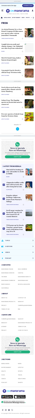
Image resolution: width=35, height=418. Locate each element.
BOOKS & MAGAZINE (24, 284)
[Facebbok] (2, 410)
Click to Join (17, 156)
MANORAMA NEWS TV (24, 277)
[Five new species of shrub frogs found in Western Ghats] (29, 116)
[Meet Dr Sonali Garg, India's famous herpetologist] (29, 60)
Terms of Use (5, 309)
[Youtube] (9, 410)
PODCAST (4, 382)
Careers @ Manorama (25, 305)
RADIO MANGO (5, 284)
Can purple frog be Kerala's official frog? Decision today (11, 71)
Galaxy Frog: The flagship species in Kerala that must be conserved (11, 102)
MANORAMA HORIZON (7, 273)
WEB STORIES (22, 379)
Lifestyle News (5, 63)
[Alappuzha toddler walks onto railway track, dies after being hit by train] (29, 184)
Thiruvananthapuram (7, 38)
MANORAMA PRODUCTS (8, 301)
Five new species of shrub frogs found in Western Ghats (12, 115)
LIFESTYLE (20, 367)
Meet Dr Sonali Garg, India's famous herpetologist (11, 59)
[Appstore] (20, 396)
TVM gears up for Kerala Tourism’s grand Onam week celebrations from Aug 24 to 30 (15, 228)
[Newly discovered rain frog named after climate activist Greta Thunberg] (29, 90)
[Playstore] (7, 396)
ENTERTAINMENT (16, 17)
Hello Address (22, 269)
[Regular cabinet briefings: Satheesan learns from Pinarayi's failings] (29, 197)
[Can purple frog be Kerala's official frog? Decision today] (29, 73)
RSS (19, 309)
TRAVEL (20, 375)
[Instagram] (5, 410)
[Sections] (2, 10)
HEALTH (3, 371)
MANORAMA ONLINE (7, 269)
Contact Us (22, 298)
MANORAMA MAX (23, 280)
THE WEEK (4, 277)
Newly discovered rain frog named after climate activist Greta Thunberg (11, 89)
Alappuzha (9, 189)
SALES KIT (20, 319)
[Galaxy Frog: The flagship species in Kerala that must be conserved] (29, 103)
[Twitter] (12, 410)
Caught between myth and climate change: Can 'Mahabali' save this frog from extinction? (12, 46)
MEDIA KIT (21, 301)
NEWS (23, 17)
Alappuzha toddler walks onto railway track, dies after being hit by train (15, 184)
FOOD (3, 375)
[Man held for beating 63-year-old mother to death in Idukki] (29, 172)
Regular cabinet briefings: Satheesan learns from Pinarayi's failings (14, 198)
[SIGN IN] (33, 10)
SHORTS (20, 382)
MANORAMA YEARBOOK (8, 280)
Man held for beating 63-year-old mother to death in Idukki (15, 172)
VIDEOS (3, 379)
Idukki (3, 51)
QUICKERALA (5, 288)
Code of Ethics (23, 330)
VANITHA (20, 273)
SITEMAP (3, 326)
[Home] (1, 17)
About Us (4, 298)
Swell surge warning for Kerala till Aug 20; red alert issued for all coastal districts (14, 213)
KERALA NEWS (7, 17)
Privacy (3, 305)
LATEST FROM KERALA (12, 166)
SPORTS (28, 17)
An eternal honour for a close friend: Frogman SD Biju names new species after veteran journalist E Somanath (12, 32)
